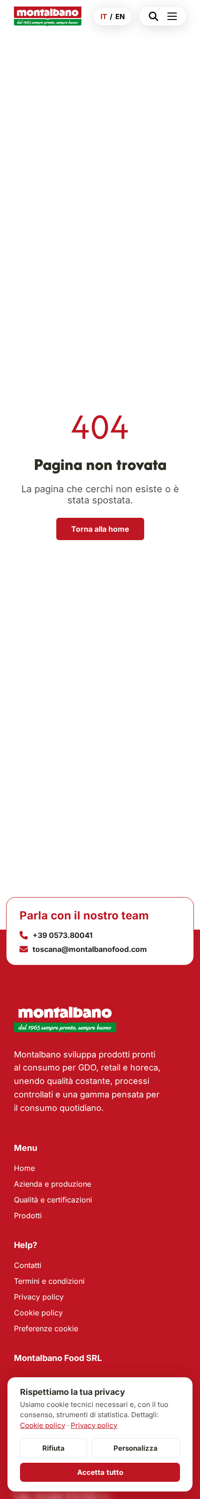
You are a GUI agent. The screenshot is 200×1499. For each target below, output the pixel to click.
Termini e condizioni (49, 1281)
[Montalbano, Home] (47, 16)
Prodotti (28, 1215)
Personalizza (135, 1448)
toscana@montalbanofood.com (90, 949)
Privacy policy (39, 1296)
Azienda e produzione (52, 1184)
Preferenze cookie (46, 1328)
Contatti (27, 1265)
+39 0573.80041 (63, 935)
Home (24, 1168)
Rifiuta (53, 1448)
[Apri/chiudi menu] (174, 16)
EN (120, 16)
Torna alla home (100, 529)
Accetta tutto (100, 1472)
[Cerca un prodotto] (151, 16)
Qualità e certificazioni (53, 1199)
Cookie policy (38, 1312)
